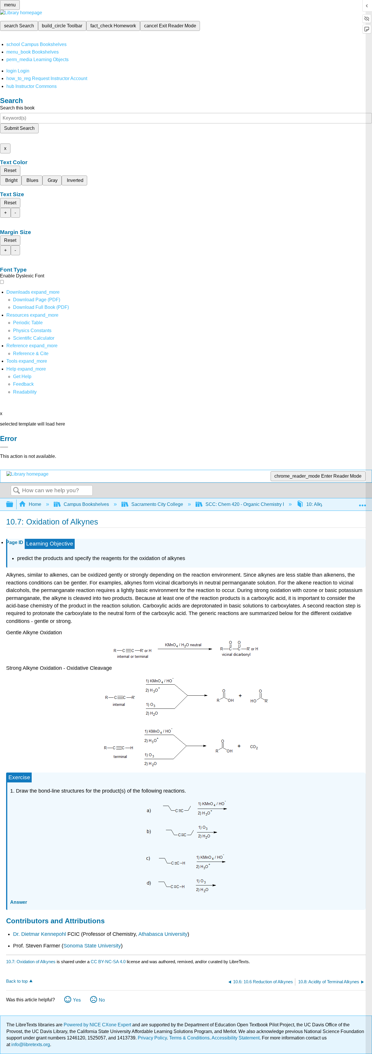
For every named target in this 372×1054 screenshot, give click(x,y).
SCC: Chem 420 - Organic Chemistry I (244, 504)
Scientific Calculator (33, 338)
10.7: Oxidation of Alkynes (31, 961)
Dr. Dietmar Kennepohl (39, 934)
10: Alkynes (318, 504)
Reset (10, 170)
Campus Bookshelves (86, 504)
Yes (77, 1000)
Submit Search (19, 128)
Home (35, 504)
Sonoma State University (92, 946)
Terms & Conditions (189, 1037)
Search (16, 491)
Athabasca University (162, 934)
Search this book (17, 107)
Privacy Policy (152, 1037)
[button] (23, 384)
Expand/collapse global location (362, 502)
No (102, 1000)
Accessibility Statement (236, 1037)
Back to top (17, 981)
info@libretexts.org (30, 1044)
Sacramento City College (157, 504)
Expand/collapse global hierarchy (13, 505)
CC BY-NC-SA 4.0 (108, 961)
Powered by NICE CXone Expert (98, 1024)
